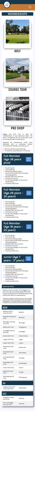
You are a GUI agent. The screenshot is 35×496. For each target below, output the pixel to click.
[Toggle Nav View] (30, 7)
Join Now (28, 159)
